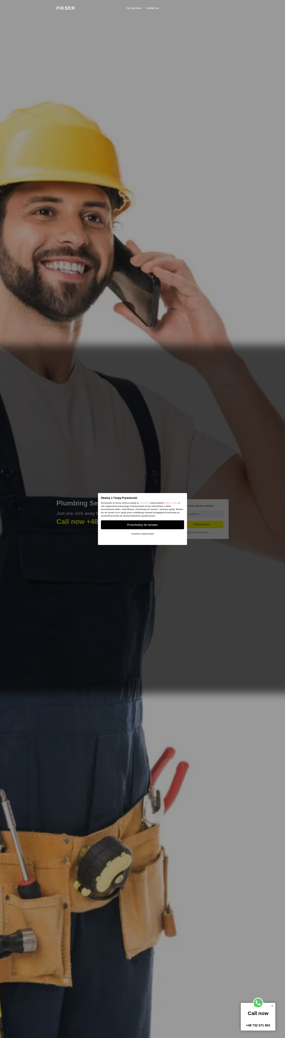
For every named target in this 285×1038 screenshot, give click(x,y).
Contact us (152, 8)
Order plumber (202, 524)
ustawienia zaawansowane (142, 534)
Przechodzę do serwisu (142, 524)
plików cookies (171, 503)
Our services (133, 8)
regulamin (144, 503)
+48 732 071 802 (258, 1025)
